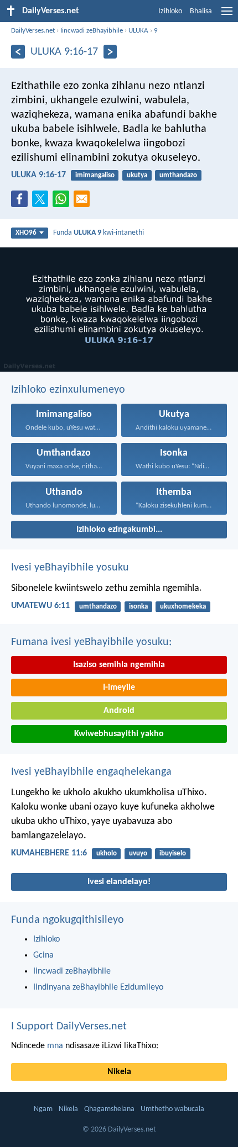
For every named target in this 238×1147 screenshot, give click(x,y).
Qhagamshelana (109, 1109)
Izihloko (170, 11)
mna (55, 1046)
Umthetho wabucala (172, 1109)
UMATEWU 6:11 (40, 605)
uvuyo (138, 853)
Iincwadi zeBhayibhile (91, 30)
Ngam (43, 1109)
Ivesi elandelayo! (119, 882)
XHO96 (26, 232)
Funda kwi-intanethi (98, 233)
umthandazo (178, 175)
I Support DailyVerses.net (69, 1026)
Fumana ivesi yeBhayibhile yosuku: (91, 642)
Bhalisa (201, 11)
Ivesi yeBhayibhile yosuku (70, 567)
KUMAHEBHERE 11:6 (49, 853)
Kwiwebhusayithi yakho (119, 734)
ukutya (137, 175)
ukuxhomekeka (183, 606)
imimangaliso (95, 175)
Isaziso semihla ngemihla (119, 664)
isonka (138, 606)
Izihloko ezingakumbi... (119, 529)
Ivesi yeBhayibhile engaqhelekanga (91, 772)
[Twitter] (42, 202)
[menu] (227, 15)
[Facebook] (21, 202)
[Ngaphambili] (18, 52)
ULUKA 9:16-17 (38, 175)
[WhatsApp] (63, 199)
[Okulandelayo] (110, 52)
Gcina (43, 955)
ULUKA (138, 30)
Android (119, 710)
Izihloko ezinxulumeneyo (68, 389)
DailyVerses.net (33, 30)
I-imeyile (119, 687)
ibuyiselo (172, 853)
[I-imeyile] (84, 202)
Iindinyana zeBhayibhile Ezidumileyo (98, 987)
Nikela (119, 1071)
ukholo (106, 853)
